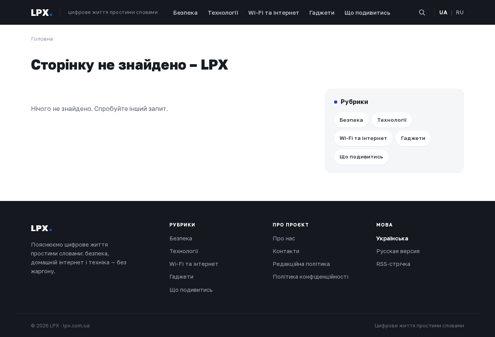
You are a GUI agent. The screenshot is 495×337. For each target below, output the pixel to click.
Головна (42, 39)
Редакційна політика (301, 263)
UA (443, 12)
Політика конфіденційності (310, 276)
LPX (40, 12)
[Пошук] (422, 12)
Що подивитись (367, 12)
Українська (392, 238)
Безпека (185, 12)
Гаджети (322, 12)
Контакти (286, 251)
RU (460, 12)
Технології (223, 12)
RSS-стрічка (393, 263)
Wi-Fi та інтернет (273, 12)
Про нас (284, 238)
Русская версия (398, 251)
